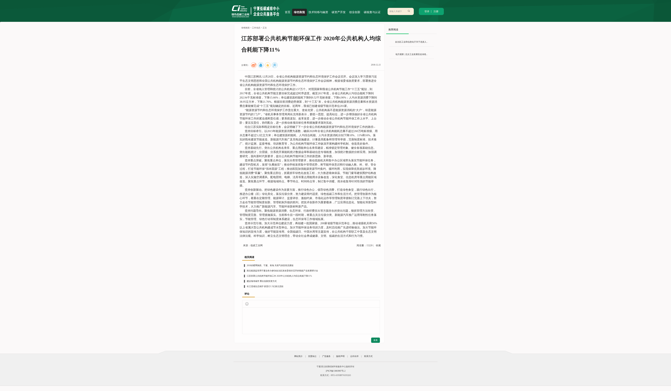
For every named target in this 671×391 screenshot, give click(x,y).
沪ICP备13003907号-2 (335, 371)
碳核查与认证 (372, 12)
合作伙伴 (354, 356)
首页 (287, 12)
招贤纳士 (312, 356)
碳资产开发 (339, 12)
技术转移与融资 (318, 12)
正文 (265, 28)
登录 (426, 11)
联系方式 (368, 356)
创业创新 (354, 12)
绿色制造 (299, 12)
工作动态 (256, 28)
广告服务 (326, 356)
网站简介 (298, 356)
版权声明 (340, 356)
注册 (436, 11)
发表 (375, 340)
